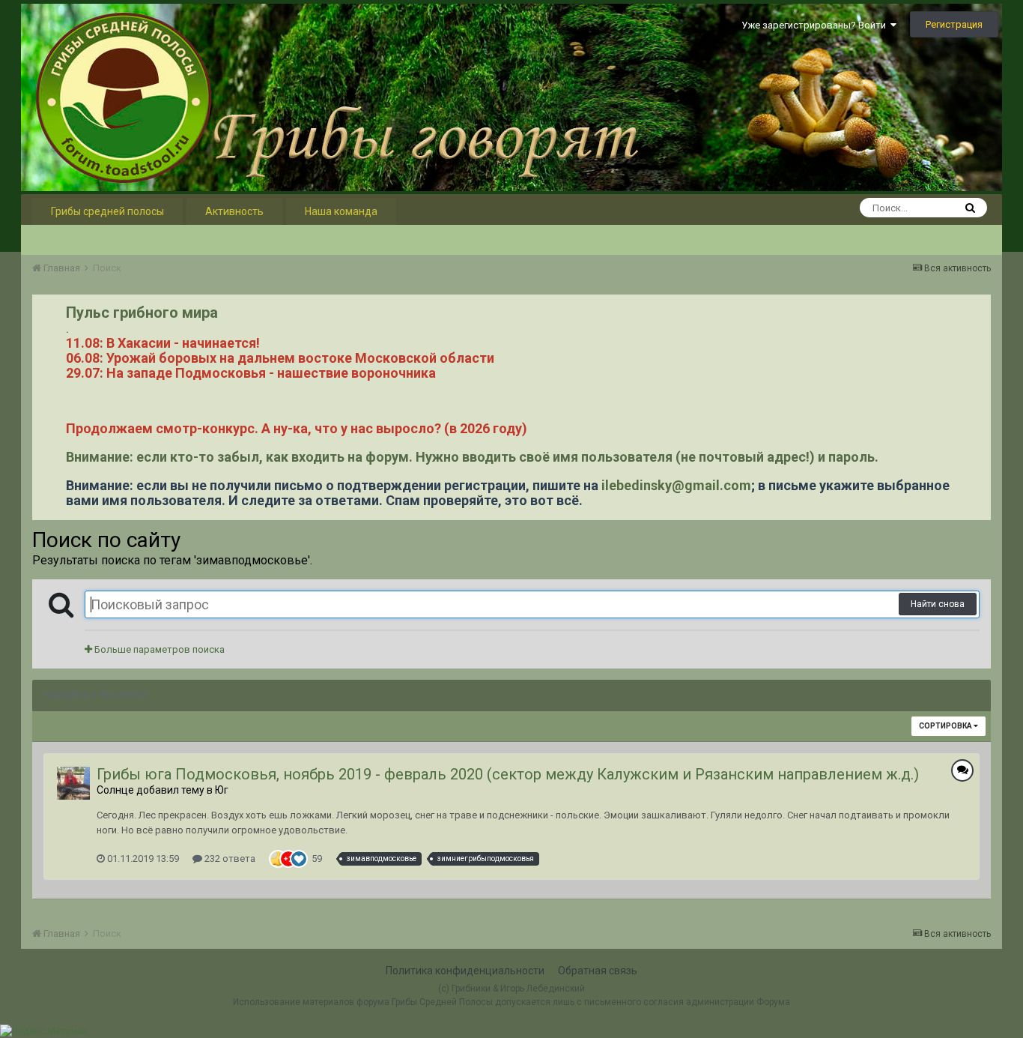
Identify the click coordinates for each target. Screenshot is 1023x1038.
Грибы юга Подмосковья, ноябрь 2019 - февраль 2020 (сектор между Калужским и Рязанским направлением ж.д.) (508, 774)
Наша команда (341, 211)
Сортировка (946, 726)
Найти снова (938, 604)
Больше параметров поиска (158, 649)
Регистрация (954, 24)
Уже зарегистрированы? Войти (815, 25)
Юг (221, 790)
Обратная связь (597, 971)
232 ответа (228, 858)
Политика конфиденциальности (465, 971)
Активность (234, 211)
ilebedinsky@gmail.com (676, 485)
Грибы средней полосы (107, 211)
